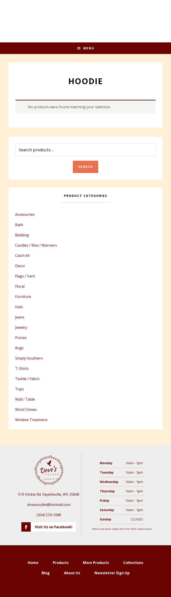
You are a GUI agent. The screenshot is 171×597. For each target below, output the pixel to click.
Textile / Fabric (27, 378)
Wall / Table (25, 399)
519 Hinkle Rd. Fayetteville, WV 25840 (48, 494)
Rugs (19, 347)
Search (85, 166)
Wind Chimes (26, 409)
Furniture (23, 296)
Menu (88, 48)
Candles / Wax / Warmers (36, 245)
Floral (19, 286)
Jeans (19, 317)
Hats (19, 306)
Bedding (22, 235)
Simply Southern (29, 358)
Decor (20, 265)
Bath (19, 224)
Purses (21, 337)
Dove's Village (85, 21)
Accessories (25, 214)
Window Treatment (31, 419)
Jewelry (21, 327)
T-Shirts (22, 368)
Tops (19, 389)
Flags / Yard (25, 276)
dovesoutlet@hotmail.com (48, 504)
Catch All (22, 255)
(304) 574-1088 (49, 514)
